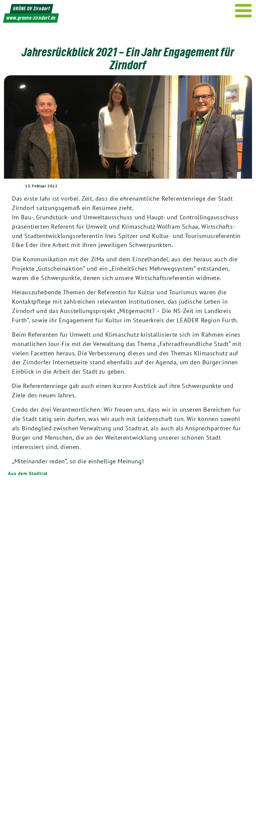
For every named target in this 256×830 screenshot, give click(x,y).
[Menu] (243, 10)
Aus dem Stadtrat (28, 473)
